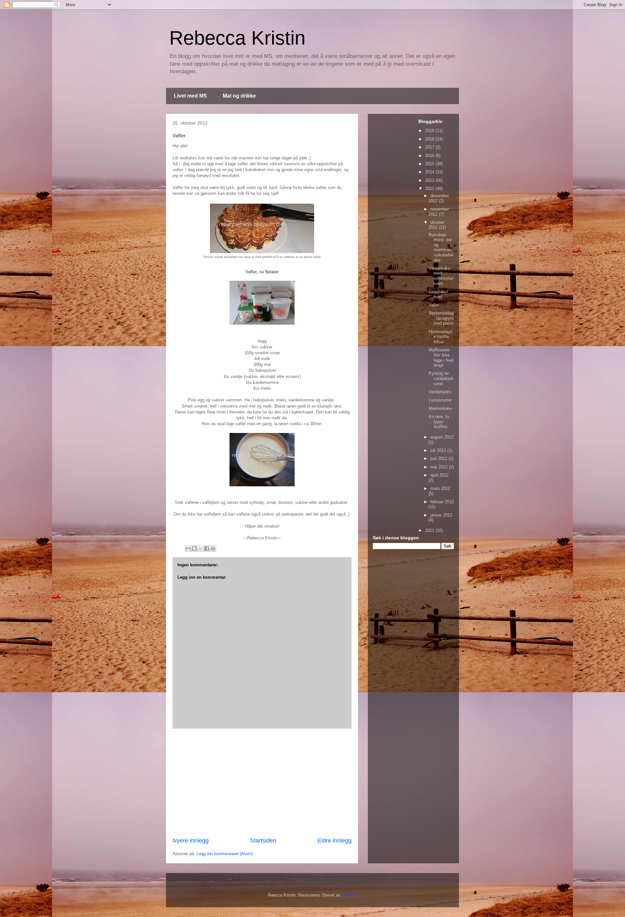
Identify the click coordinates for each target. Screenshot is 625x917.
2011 (430, 530)
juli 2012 (438, 450)
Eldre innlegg (334, 840)
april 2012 (439, 475)
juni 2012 (439, 458)
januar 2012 (441, 515)
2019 (430, 130)
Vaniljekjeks (440, 391)
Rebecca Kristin (237, 38)
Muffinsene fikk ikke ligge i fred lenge (441, 357)
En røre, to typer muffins (439, 421)
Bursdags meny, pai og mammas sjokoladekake (441, 247)
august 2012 (441, 437)
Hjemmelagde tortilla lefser (440, 336)
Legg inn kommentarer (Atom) (225, 853)
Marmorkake (440, 408)
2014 (430, 171)
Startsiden (263, 840)
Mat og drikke (239, 96)
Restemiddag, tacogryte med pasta (441, 318)
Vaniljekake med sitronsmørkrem (441, 276)
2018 (430, 139)
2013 (430, 180)
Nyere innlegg (191, 840)
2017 (430, 147)
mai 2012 (439, 467)
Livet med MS (190, 96)
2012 (430, 188)
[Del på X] (200, 548)
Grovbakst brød (438, 294)
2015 (430, 163)
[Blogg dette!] (194, 548)
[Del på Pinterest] (213, 548)
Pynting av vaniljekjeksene (441, 378)
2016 (430, 155)
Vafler (434, 305)
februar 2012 (442, 501)
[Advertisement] (262, 782)
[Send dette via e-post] (188, 548)
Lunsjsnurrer (440, 400)
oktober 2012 (436, 225)
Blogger (349, 895)
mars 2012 (440, 488)
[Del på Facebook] (206, 548)
